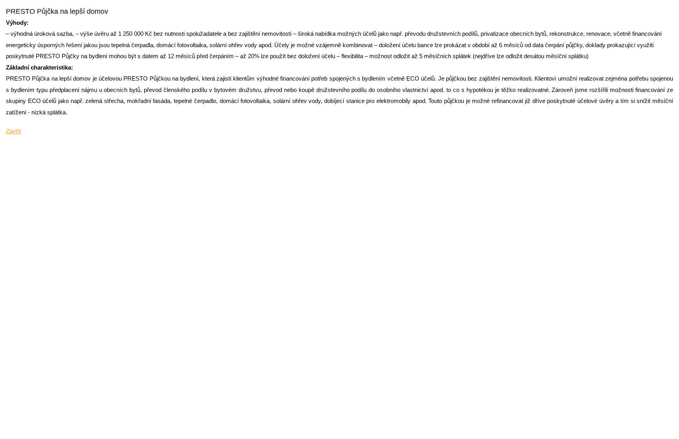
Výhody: (17, 22)
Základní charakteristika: (39, 67)
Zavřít (13, 131)
